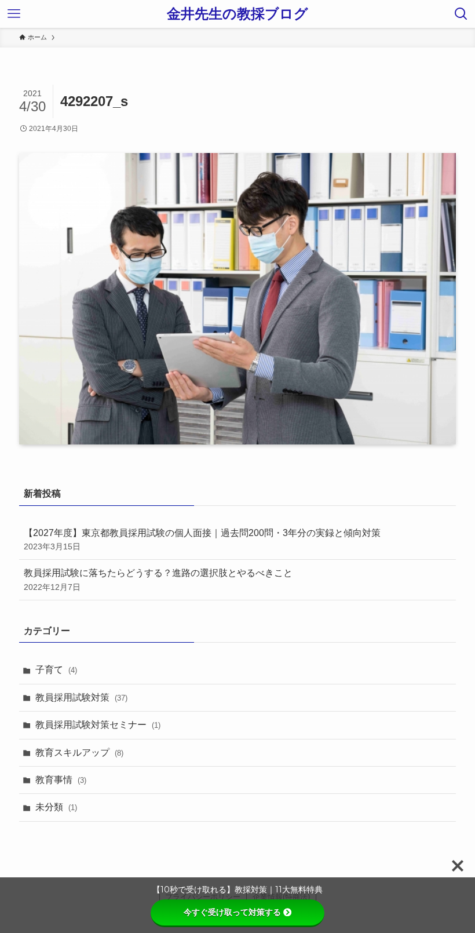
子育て (56, 670)
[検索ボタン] (461, 14)
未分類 (56, 807)
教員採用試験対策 (81, 697)
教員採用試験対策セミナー (97, 725)
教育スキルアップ (79, 752)
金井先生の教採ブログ (237, 14)
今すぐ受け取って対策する (232, 912)
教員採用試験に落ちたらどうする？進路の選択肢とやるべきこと (158, 579)
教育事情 (60, 780)
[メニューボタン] (14, 14)
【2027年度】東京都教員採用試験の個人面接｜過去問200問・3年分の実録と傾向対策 (202, 539)
